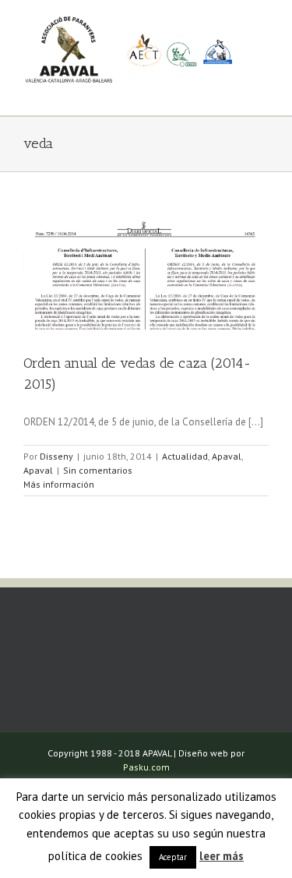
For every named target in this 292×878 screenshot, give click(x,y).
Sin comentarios (97, 470)
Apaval (226, 456)
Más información (58, 484)
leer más (221, 855)
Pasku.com (146, 767)
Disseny (56, 456)
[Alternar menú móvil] (262, 91)
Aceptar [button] (173, 857)
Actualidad (185, 456)
